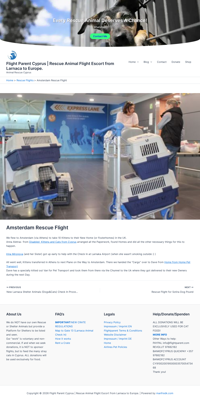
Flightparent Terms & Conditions (123, 330)
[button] (137, 62)
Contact (162, 61)
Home (132, 61)
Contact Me (100, 36)
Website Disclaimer (115, 334)
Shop (188, 61)
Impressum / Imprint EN (118, 326)
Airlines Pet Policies (115, 347)
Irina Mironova (14, 254)
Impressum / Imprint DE (118, 338)
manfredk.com (164, 393)
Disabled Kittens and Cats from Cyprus (52, 241)
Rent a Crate (62, 342)
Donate (176, 61)
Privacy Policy (112, 322)
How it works (63, 338)
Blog (146, 61)
